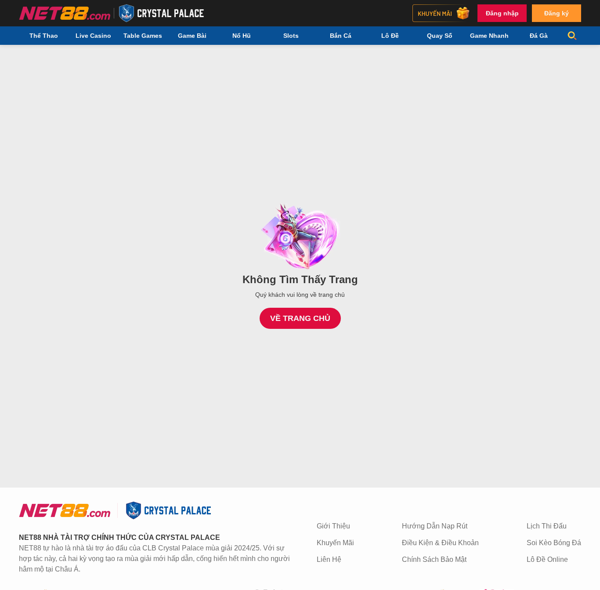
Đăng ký (556, 13)
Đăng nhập (502, 13)
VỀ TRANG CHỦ (300, 318)
